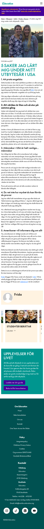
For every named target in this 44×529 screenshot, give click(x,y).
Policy (22, 437)
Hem (3, 19)
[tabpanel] (21, 326)
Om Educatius (21, 406)
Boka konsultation (20, 415)
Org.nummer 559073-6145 (22, 452)
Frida (3, 277)
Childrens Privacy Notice (22, 445)
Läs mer (10, 330)
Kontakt (20, 424)
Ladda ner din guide (14, 382)
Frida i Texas (23, 19)
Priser (20, 410)
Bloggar (9, 19)
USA (15, 19)
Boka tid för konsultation (16, 388)
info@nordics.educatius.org (24, 503)
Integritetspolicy (22, 441)
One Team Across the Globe (20, 428)
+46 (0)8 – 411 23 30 (25, 496)
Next (43, 327)
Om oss (19, 419)
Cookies (22, 449)
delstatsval (24, 282)
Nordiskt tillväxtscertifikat (22, 456)
